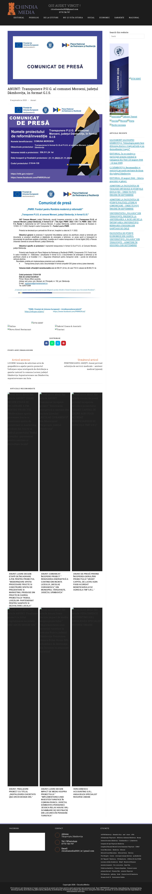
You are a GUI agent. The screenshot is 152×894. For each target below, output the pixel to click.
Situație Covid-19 (106, 877)
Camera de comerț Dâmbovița (109, 840)
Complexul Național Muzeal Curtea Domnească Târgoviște (117, 846)
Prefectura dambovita (107, 868)
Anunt (33, 100)
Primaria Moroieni (26, 350)
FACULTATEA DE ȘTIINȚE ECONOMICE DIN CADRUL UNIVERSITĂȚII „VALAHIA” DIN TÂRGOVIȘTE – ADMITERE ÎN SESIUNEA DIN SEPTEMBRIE (125, 239)
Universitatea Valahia (118, 877)
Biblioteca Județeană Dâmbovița (126, 837)
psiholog (113, 874)
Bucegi (139, 837)
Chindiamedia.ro (123, 840)
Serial (118, 874)
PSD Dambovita (105, 874)
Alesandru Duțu (117, 834)
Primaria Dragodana (120, 868)
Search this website (119, 32)
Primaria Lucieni (132, 868)
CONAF (137, 846)
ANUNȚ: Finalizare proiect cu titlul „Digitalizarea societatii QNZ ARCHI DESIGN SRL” (22, 793)
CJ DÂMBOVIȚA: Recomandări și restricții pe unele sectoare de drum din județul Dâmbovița (126, 170)
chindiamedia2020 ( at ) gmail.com (78, 851)
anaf (124, 834)
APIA (132, 834)
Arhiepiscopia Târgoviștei (108, 837)
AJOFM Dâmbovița (106, 834)
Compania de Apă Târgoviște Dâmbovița (112, 843)
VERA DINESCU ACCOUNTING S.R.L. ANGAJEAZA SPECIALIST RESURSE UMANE (85, 793)
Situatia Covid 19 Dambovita (129, 874)
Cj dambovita (133, 840)
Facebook (14, 828)
